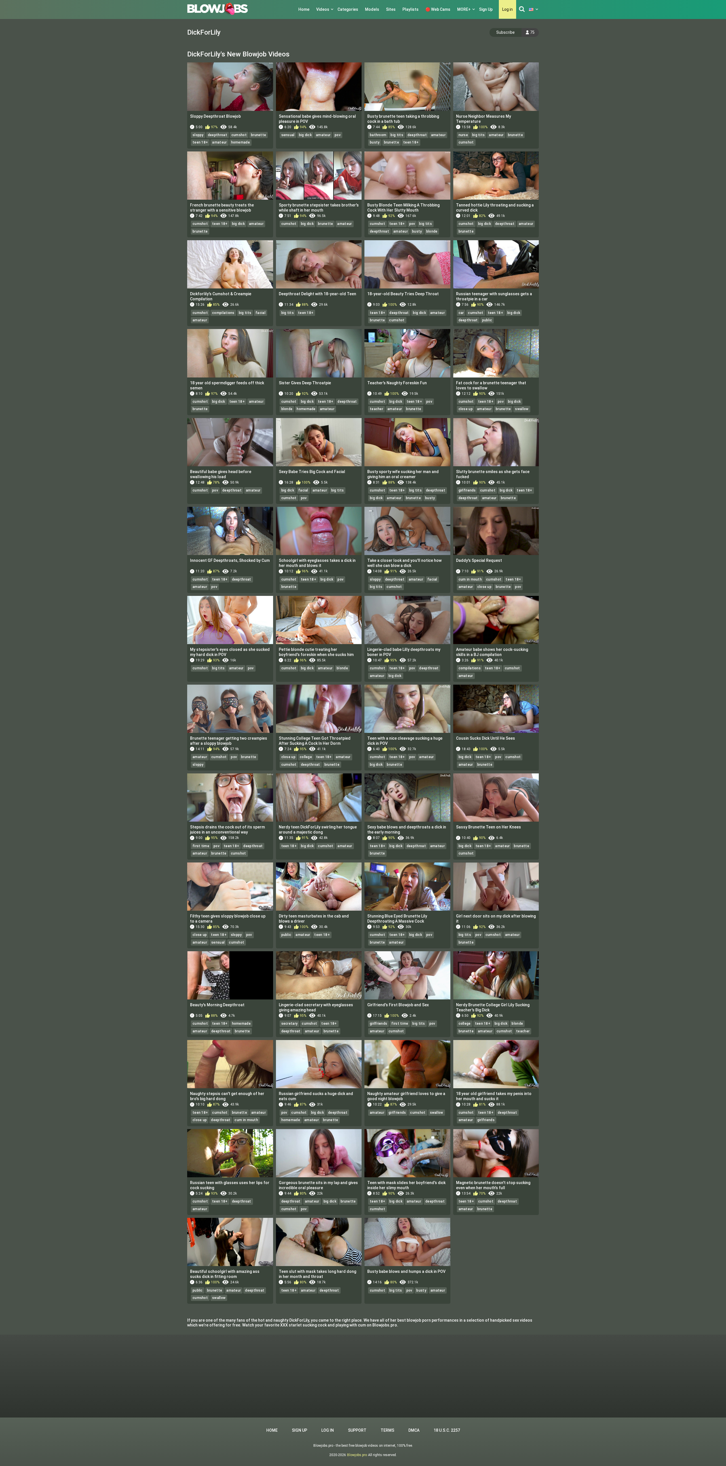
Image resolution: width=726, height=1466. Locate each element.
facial (260, 313)
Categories (347, 9)
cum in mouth (470, 579)
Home (303, 9)
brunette (258, 135)
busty (375, 142)
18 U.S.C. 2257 (447, 1430)
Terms (387, 1430)
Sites (391, 9)
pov (338, 135)
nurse (463, 135)
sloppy (198, 135)
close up (466, 409)
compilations (223, 313)
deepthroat (217, 135)
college (306, 757)
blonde (432, 231)
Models (372, 9)
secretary (289, 1024)
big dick (305, 135)
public (487, 320)
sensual (288, 135)
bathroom (378, 135)
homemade (240, 142)
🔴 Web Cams (437, 9)
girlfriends (467, 490)
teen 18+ (200, 142)
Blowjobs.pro (357, 1455)
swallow (521, 409)
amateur (219, 142)
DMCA (413, 1430)
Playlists (410, 9)
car (461, 313)
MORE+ (464, 9)
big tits (397, 135)
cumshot (239, 135)
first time (201, 846)
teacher (376, 409)
